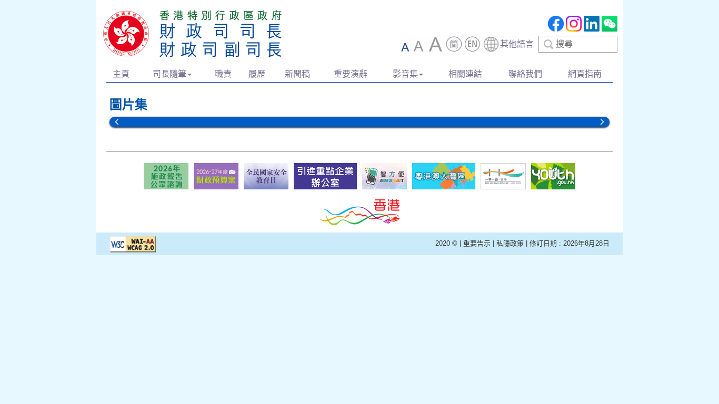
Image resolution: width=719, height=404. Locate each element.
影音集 (405, 73)
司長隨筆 (169, 73)
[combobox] (550, 44)
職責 (223, 73)
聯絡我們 (525, 73)
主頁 (121, 73)
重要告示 (477, 243)
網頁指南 (585, 73)
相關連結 (465, 73)
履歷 (256, 73)
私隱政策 (510, 243)
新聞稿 (297, 73)
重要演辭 (350, 73)
